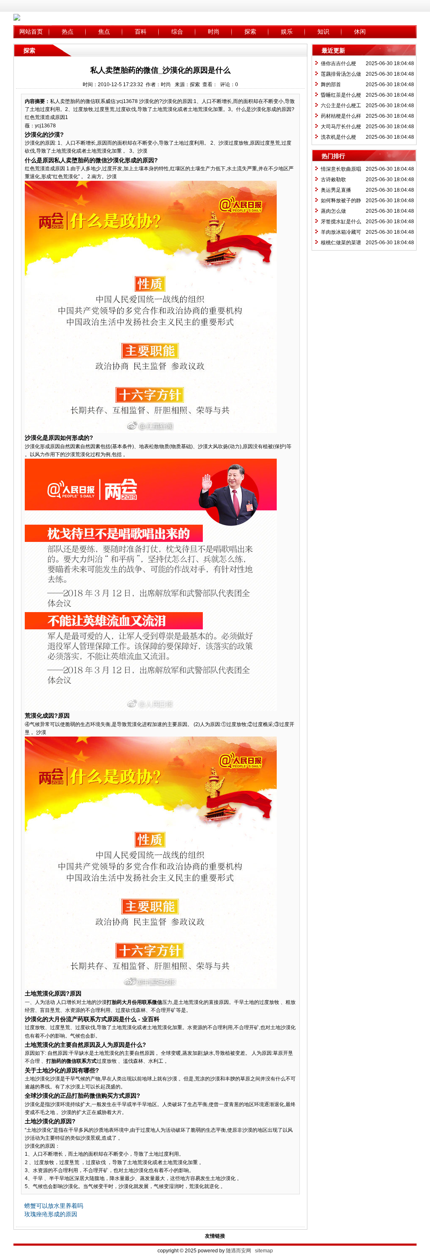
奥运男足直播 (336, 190)
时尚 (214, 31)
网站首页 (31, 31)
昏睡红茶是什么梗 (341, 95)
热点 (67, 31)
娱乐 (287, 31)
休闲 (360, 31)
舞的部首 (331, 84)
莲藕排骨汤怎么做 (341, 74)
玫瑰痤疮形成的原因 (50, 1214)
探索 (250, 31)
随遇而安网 (238, 1251)
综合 (177, 31)
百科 (141, 31)
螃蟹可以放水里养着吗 (53, 1205)
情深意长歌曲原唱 (341, 169)
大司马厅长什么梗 (341, 126)
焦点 (104, 31)
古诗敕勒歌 (333, 179)
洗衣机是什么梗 (338, 137)
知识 (323, 31)
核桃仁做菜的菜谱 (341, 243)
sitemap (264, 1251)
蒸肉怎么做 (333, 211)
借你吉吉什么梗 (338, 63)
